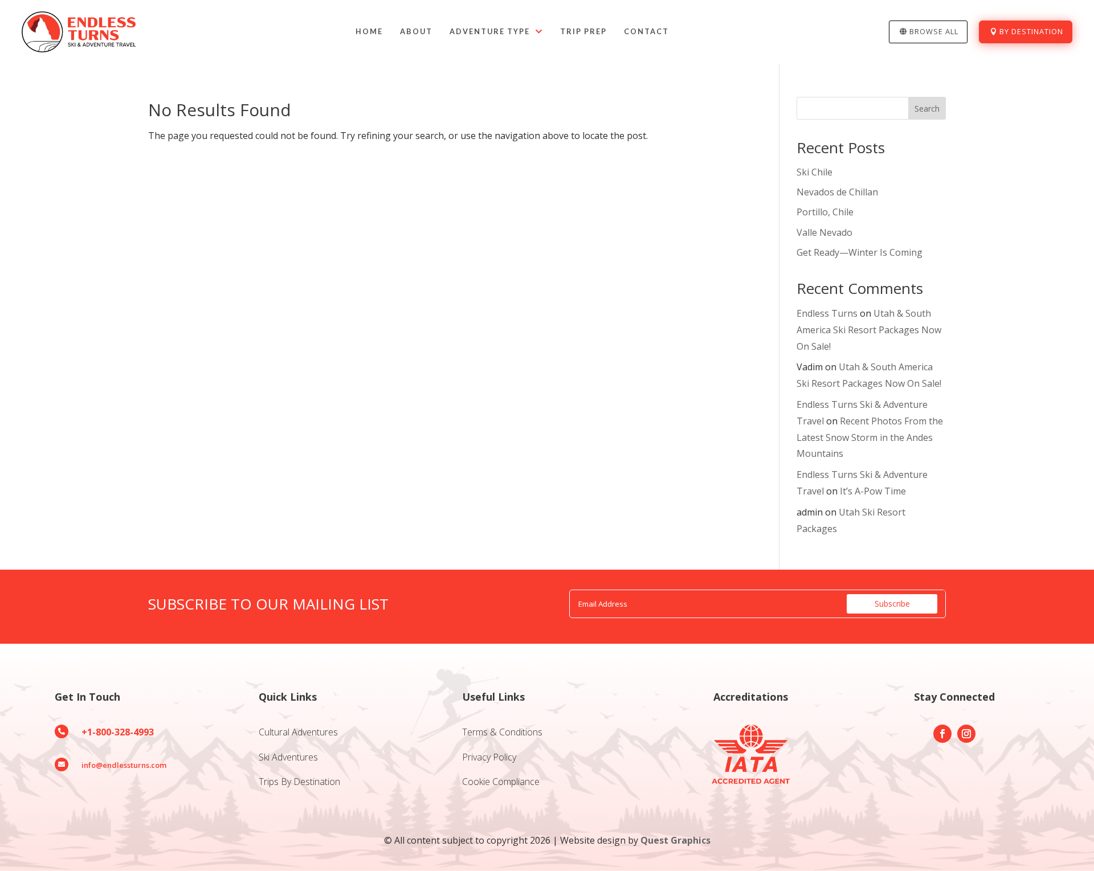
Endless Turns (827, 313)
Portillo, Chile (825, 212)
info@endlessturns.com (123, 765)
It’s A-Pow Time (873, 491)
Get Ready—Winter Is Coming (859, 252)
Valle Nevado (824, 232)
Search (927, 108)
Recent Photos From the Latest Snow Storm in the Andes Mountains (870, 437)
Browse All (933, 31)
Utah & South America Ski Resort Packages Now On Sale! (869, 330)
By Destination (1031, 31)
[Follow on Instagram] (966, 734)
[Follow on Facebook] (942, 734)
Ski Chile (814, 172)
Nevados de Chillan (837, 192)
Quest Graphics (675, 840)
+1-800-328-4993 (117, 732)
